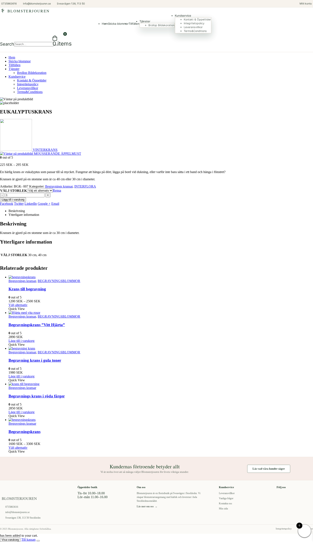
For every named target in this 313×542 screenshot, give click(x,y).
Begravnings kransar (59, 186)
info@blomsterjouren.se (17, 512)
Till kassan (28, 539)
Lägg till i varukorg (13, 199)
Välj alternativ (18, 305)
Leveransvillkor (193, 27)
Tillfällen (134, 23)
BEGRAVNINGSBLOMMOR (59, 281)
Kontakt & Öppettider (197, 19)
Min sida (223, 508)
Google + (44, 203)
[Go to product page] (161, 277)
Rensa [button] (57, 190)
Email (55, 203)
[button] (7, 44)
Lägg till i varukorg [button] (21, 341)
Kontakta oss (225, 503)
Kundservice (183, 15)
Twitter (19, 203)
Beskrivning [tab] (17, 211)
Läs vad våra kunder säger (269, 468)
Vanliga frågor (226, 498)
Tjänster (144, 21)
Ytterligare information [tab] (24, 215)
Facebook (6, 203)
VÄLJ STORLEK (13, 190)
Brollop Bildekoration (161, 25)
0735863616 (11, 506)
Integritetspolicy (194, 23)
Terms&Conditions (195, 31)
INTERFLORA (85, 186)
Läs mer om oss (147, 506)
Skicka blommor (118, 23)
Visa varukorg (10, 539)
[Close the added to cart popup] (38, 540)
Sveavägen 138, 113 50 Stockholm (22, 517)
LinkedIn (30, 203)
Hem (12, 57)
